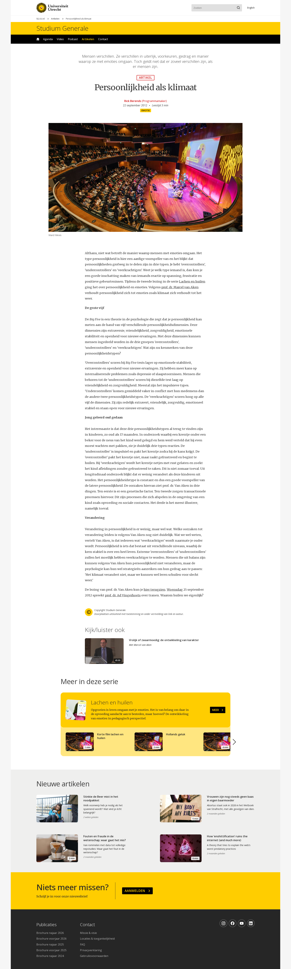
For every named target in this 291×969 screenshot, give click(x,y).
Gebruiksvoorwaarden (94, 956)
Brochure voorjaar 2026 (51, 938)
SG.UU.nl (40, 18)
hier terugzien (154, 590)
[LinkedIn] (251, 923)
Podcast (73, 39)
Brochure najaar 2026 (50, 933)
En (251, 7)
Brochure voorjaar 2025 (51, 950)
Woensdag (175, 590)
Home (38, 39)
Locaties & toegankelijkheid (97, 938)
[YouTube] (242, 923)
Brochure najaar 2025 (50, 944)
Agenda (48, 39)
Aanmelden (135, 890)
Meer (215, 710)
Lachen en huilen (192, 281)
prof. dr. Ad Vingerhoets (123, 595)
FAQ (82, 944)
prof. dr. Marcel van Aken (180, 287)
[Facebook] (232, 923)
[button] (234, 742)
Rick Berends (132, 101)
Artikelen (55, 18)
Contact (103, 39)
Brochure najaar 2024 (50, 956)
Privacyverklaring (91, 950)
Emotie (145, 110)
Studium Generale (62, 28)
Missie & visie (88, 933)
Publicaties (46, 924)
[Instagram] (223, 923)
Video (60, 39)
